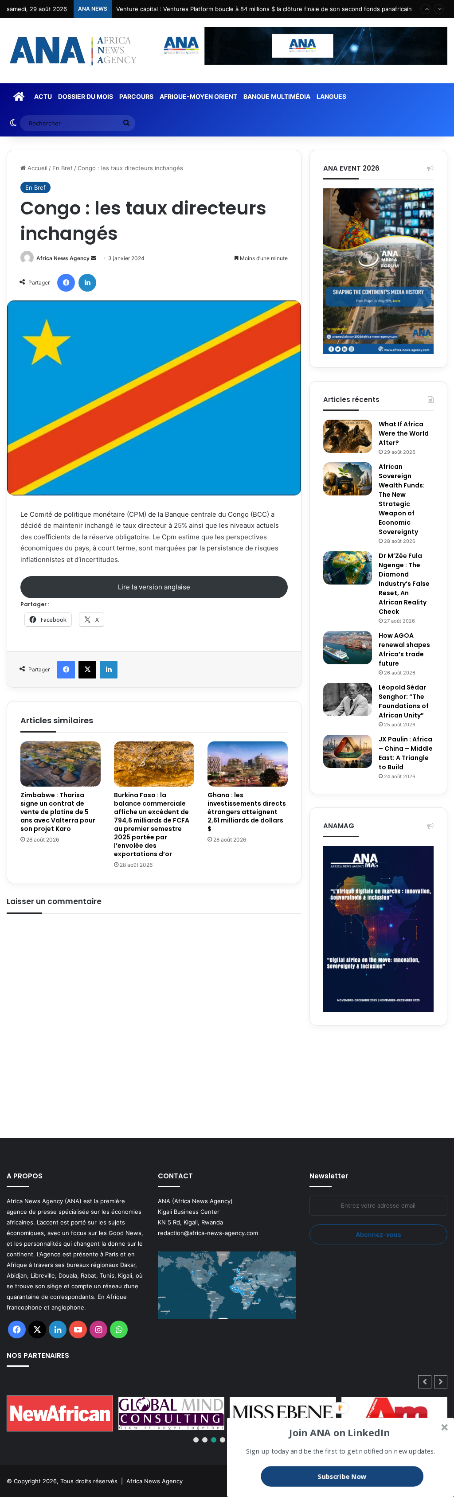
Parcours (136, 96)
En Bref (62, 168)
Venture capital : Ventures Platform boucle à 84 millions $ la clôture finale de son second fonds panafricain (264, 8)
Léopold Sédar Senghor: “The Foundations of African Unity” (404, 701)
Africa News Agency (63, 258)
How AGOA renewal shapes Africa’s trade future (404, 649)
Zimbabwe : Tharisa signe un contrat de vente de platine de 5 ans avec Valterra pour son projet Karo (57, 812)
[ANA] (72, 51)
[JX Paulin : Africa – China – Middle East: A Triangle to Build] (347, 751)
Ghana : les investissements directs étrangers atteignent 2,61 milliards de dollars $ (246, 812)
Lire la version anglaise (154, 587)
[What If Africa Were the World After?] (347, 436)
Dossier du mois (85, 96)
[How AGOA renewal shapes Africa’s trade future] (347, 647)
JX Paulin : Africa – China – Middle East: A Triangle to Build (406, 753)
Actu (43, 96)
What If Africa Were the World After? (404, 433)
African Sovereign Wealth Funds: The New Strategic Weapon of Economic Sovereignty (402, 499)
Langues (331, 96)
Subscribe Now (342, 1476)
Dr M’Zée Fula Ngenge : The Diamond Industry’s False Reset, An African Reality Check (404, 583)
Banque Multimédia (276, 96)
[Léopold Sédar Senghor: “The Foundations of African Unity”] (347, 699)
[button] (440, 1381)
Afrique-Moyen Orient (198, 96)
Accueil (36, 168)
